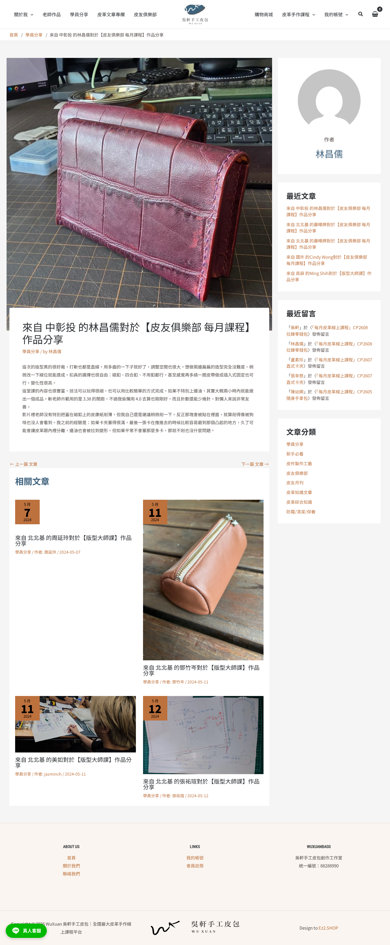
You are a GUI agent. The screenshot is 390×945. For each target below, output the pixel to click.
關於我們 (71, 866)
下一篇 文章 (255, 464)
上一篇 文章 (23, 464)
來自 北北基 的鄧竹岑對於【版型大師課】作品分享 (201, 670)
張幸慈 (297, 376)
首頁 (71, 858)
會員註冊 (195, 866)
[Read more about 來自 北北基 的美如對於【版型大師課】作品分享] (75, 724)
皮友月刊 (294, 482)
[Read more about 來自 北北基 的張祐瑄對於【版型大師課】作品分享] (203, 734)
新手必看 (294, 454)
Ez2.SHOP (328, 928)
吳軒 (295, 327)
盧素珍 (297, 360)
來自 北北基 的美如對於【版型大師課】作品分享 (73, 762)
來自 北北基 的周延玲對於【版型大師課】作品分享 (73, 540)
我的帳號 (195, 858)
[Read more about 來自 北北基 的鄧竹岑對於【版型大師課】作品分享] (203, 579)
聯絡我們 (71, 874)
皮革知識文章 (299, 492)
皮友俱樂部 (297, 473)
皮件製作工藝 (299, 463)
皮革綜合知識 (299, 502)
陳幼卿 (297, 391)
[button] (30, 14)
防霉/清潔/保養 (300, 512)
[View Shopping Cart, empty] (375, 14)
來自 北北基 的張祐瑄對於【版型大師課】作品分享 (201, 784)
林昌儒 (297, 344)
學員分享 (30, 351)
